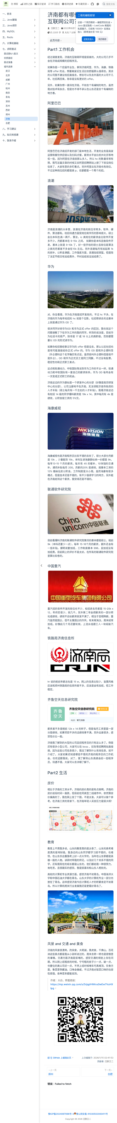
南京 (8, 93)
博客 (16, 4)
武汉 (8, 71)
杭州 (8, 88)
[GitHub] (92, 4)
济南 (8, 119)
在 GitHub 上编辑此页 (60, 1057)
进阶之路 (28, 4)
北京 (8, 75)
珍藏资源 (81, 4)
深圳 (8, 101)
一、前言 (7, 13)
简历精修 (102, 39)
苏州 (8, 106)
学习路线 (55, 4)
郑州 (8, 114)
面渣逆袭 (69, 4)
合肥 (8, 123)
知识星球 (41, 4)
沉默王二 (55, 28)
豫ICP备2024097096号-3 (61, 1114)
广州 (8, 84)
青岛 (8, 97)
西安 (8, 110)
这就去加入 (89, 39)
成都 (8, 79)
